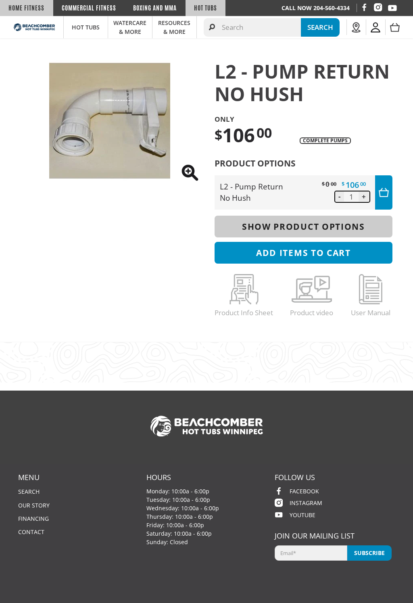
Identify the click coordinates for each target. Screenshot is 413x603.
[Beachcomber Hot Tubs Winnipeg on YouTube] (392, 8)
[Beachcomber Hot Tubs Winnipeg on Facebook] (364, 7)
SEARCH (320, 27)
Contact (31, 532)
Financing (33, 518)
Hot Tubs (205, 8)
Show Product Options (303, 226)
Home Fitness (26, 8)
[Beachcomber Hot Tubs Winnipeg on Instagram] (378, 7)
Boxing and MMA (155, 8)
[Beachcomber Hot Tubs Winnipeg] (34, 27)
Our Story (34, 505)
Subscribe (369, 553)
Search (29, 491)
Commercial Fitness (89, 8)
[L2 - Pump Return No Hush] (109, 120)
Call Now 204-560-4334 (316, 8)
